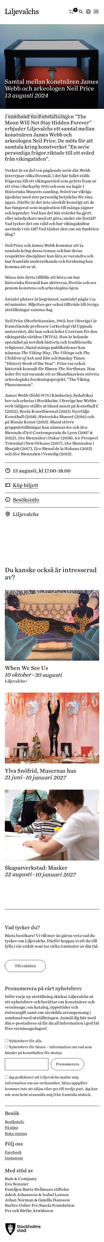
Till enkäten (25, 966)
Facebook (13, 1152)
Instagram (14, 1158)
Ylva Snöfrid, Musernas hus (40, 771)
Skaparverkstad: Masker (36, 868)
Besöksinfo (26, 500)
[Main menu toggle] (96, 11)
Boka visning (16, 1133)
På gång (11, 1127)
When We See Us (26, 668)
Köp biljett (25, 485)
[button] (80, 12)
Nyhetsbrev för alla (25, 1041)
